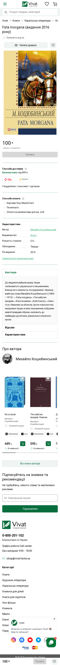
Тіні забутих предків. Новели (38, 416)
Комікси (7, 608)
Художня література (14, 580)
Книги (5, 574)
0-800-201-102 (13, 535)
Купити (30, 154)
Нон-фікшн (9, 602)
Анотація (10, 272)
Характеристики (15, 334)
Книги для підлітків (14, 597)
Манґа (6, 613)
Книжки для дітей (13, 591)
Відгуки (9, 327)
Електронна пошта (19, 498)
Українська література (15, 585)
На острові (10, 414)
